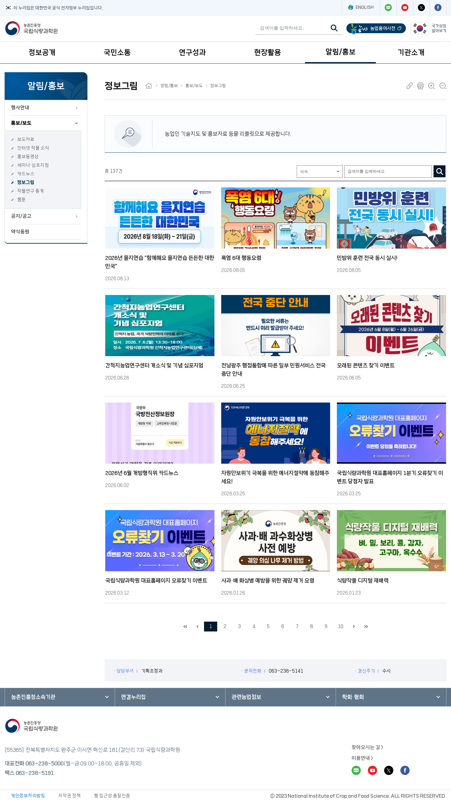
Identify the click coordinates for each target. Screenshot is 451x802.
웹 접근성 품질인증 (112, 795)
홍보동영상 (28, 156)
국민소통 (117, 53)
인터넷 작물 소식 (33, 148)
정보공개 (42, 53)
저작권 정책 (69, 795)
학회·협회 (353, 697)
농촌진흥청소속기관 (33, 697)
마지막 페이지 (366, 626)
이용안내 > (362, 758)
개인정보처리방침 (28, 795)
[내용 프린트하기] (420, 86)
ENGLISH (365, 7)
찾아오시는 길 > (367, 747)
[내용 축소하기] (443, 86)
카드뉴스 (25, 173)
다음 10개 (353, 626)
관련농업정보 (246, 697)
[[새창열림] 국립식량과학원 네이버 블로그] (388, 7)
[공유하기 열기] (410, 86)
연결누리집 (133, 697)
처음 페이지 (185, 626)
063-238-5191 (35, 773)
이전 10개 (197, 626)
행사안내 (20, 107)
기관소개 (411, 53)
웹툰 (21, 199)
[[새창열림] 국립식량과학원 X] (421, 7)
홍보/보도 (21, 123)
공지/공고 (21, 216)
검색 (439, 171)
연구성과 (192, 53)
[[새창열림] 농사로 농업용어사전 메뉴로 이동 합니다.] (376, 28)
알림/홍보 (341, 52)
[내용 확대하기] (431, 86)
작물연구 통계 (30, 191)
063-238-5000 (44, 764)
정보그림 (25, 182)
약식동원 (20, 231)
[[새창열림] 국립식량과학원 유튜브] (404, 7)
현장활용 (267, 53)
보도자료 (25, 139)
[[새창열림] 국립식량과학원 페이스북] (438, 7)
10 (340, 626)
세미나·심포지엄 (33, 165)
